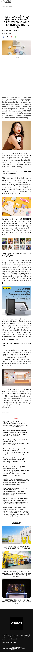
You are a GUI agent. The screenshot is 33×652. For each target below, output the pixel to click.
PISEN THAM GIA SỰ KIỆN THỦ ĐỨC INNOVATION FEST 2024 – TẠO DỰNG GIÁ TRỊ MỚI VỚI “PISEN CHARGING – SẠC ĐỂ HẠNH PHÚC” (16, 574)
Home (3, 6)
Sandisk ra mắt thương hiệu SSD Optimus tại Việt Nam (14, 467)
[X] (7, 37)
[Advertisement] (16, 75)
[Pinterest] (11, 37)
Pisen (7, 412)
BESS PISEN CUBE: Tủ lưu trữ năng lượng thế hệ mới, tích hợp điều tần (16, 547)
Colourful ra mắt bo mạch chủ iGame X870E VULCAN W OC (15, 449)
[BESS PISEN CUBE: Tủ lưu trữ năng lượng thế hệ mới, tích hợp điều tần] (16, 535)
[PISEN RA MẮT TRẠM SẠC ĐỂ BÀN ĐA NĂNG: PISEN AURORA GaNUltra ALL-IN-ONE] (16, 588)
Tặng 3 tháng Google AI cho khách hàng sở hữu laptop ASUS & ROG (15, 422)
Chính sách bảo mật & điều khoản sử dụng (13, 648)
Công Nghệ (9, 6)
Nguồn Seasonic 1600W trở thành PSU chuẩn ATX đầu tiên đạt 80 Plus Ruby (16, 499)
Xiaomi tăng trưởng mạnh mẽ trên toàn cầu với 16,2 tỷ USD (16, 440)
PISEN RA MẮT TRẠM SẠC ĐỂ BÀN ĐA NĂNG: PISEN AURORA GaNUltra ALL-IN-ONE (16, 601)
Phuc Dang (7, 33)
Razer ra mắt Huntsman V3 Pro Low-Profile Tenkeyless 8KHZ (15, 488)
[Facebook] (3, 37)
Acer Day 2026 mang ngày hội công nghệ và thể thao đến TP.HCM (15, 508)
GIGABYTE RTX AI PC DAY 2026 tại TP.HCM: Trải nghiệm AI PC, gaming (15, 431)
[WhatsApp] (15, 37)
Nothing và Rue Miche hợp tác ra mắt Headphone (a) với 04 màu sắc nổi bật (16, 479)
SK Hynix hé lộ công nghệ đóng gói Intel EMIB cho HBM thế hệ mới (15, 458)
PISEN (4, 389)
